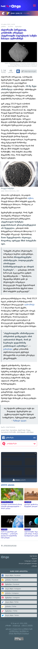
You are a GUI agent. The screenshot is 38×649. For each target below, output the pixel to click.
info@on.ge (16, 625)
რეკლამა (34, 558)
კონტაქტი (34, 566)
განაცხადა (7, 349)
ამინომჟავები (21, 432)
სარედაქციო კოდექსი (31, 561)
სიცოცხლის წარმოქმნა (8, 432)
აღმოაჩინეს (29, 304)
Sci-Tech (10, 26)
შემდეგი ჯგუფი (19, 420)
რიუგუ (28, 430)
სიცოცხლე (13, 430)
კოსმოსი (3, 26)
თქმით (30, 198)
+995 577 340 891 (27, 625)
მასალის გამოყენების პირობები (28, 563)
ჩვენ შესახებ (33, 556)
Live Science (10, 427)
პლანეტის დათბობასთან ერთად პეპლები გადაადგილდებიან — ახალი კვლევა (11, 498)
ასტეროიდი (21, 430)
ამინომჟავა (30, 432)
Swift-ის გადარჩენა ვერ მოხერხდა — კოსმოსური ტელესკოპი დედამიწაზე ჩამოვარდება (11, 527)
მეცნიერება (18, 26)
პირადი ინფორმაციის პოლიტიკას (19, 633)
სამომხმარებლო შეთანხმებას (18, 631)
